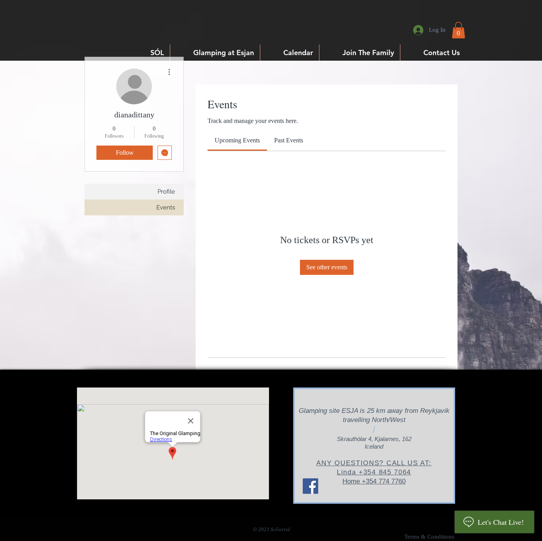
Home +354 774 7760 (374, 481)
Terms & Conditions (429, 536)
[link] (237, 140)
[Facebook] (310, 486)
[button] (458, 30)
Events (165, 207)
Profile (166, 191)
